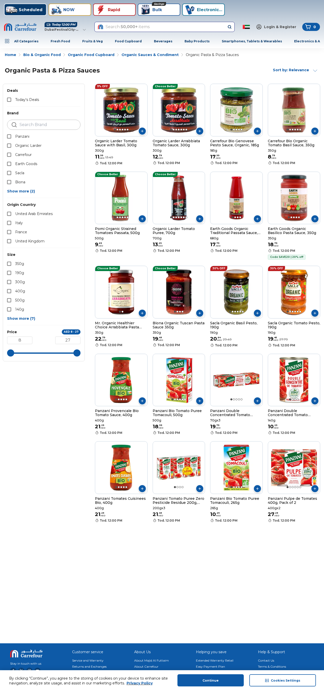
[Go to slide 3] (120, 130)
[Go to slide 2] (117, 130)
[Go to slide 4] (123, 130)
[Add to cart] (142, 131)
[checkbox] (9, 100)
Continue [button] (210, 680)
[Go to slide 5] (125, 130)
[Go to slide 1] (115, 130)
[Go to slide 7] (186, 130)
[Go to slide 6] (128, 130)
